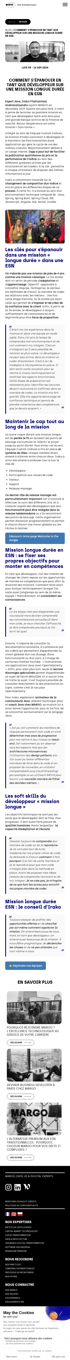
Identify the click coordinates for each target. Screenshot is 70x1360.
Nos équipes (11, 1294)
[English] (13, 1214)
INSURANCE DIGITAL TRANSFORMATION (24, 1243)
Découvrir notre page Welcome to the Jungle (33, 538)
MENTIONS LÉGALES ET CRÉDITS (20, 1201)
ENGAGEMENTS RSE (14, 1302)
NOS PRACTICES (13, 1264)
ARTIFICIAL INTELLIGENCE (18, 1227)
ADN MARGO (11, 1290)
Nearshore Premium (16, 1251)
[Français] (7, 1214)
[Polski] (20, 1214)
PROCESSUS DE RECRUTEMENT (19, 1272)
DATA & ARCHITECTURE (16, 1239)
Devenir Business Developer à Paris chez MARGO (31, 1086)
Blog (8, 30)
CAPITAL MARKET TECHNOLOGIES (21, 1231)
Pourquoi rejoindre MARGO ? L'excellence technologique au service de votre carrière (33, 1031)
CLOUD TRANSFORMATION (18, 1235)
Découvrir (16, 1042)
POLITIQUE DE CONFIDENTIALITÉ (21, 1205)
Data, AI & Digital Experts (26, 5)
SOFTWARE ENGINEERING (17, 1247)
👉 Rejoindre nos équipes (25, 965)
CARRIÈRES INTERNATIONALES (20, 1268)
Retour (23, 22)
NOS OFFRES (11, 1276)
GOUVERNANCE (12, 1298)
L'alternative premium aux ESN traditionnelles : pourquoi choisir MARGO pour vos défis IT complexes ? (34, 1144)
